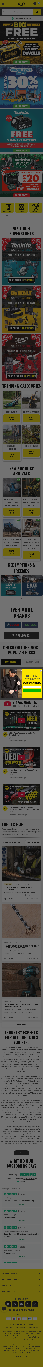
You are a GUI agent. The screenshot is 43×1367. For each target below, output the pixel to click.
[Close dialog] (41, 671)
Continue (31, 690)
